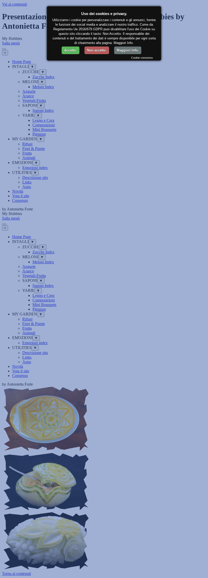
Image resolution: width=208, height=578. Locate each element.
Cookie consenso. (142, 57)
